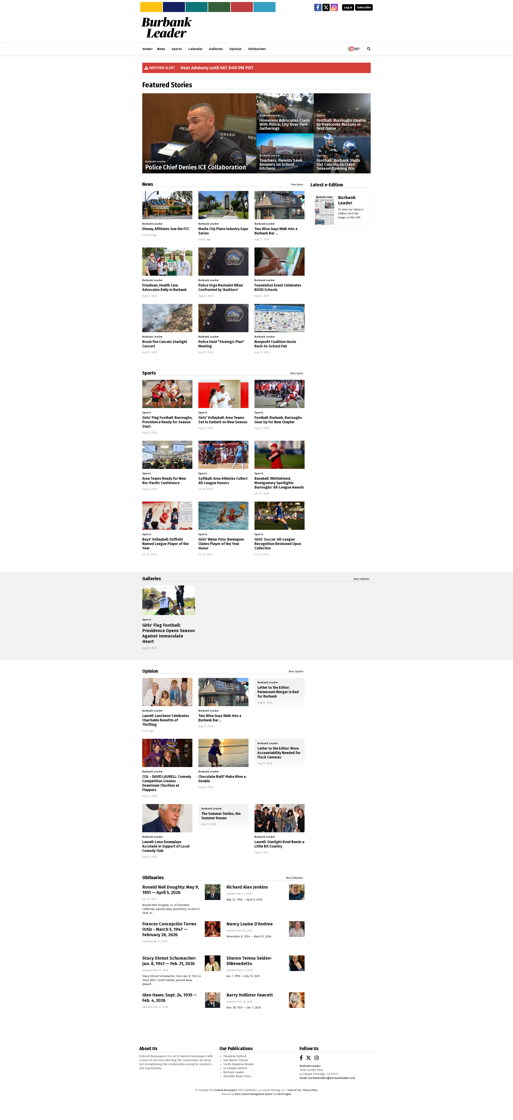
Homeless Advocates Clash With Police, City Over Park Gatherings (284, 124)
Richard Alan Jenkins (247, 887)
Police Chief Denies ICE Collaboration (195, 167)
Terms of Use (294, 1090)
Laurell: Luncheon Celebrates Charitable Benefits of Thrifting (165, 720)
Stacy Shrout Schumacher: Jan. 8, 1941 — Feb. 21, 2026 (169, 960)
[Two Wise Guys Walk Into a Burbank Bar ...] (279, 205)
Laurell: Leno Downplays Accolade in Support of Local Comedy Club (165, 846)
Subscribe (364, 7)
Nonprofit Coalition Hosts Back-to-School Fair (275, 344)
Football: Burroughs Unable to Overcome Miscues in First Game (341, 124)
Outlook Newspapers (226, 1090)
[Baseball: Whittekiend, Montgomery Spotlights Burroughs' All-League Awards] (279, 455)
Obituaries (153, 877)
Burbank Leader (155, 161)
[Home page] (166, 27)
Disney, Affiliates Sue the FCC (165, 229)
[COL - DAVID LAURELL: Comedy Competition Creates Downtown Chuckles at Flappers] (167, 753)
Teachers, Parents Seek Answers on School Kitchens (281, 164)
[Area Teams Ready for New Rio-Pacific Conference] (167, 455)
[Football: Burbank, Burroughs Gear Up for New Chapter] (279, 394)
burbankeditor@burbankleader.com (331, 1078)
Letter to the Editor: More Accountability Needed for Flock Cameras (279, 752)
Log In (348, 7)
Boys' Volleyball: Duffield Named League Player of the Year (165, 543)
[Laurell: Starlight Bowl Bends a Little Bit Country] (279, 818)
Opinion (150, 671)
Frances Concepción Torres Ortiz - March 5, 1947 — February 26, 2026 (169, 929)
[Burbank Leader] (324, 215)
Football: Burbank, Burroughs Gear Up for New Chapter (278, 419)
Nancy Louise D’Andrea (249, 924)
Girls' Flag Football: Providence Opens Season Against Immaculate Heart (168, 633)
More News (297, 184)
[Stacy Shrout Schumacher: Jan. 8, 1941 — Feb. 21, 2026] (212, 963)
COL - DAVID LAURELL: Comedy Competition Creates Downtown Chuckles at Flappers (166, 783)
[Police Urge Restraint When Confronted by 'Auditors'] (223, 261)
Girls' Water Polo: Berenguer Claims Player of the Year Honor (221, 543)
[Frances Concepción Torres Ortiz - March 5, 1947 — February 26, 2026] (212, 929)
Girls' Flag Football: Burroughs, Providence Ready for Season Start (167, 422)
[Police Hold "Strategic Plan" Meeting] (223, 318)
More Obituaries (294, 878)
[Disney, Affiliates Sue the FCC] (167, 205)
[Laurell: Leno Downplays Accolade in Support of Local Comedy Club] (167, 818)
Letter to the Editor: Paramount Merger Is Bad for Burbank (278, 692)
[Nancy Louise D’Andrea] (297, 929)
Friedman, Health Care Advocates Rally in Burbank (164, 287)
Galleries (151, 578)
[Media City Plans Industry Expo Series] (223, 205)
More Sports (296, 373)
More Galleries (362, 579)
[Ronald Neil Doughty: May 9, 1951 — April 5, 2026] (212, 892)
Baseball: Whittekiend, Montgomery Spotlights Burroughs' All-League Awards (279, 483)
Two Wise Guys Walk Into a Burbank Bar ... (275, 231)
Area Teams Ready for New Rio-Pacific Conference (164, 480)
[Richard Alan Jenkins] (297, 892)
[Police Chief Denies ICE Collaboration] (199, 150)
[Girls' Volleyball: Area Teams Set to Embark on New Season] (223, 394)
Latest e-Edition (327, 185)
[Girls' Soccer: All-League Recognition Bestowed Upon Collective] (279, 516)
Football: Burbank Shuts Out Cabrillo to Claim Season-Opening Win (338, 164)
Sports (321, 115)
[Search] (369, 49)
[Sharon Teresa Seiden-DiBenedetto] (297, 963)
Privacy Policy (310, 1090)
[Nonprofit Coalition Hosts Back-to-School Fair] (279, 318)
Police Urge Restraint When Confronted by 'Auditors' (220, 287)
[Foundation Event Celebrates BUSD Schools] (279, 261)
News (147, 184)
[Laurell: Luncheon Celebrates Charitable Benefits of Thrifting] (167, 692)
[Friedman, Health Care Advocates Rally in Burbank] (167, 261)
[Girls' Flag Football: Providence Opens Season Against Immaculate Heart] (168, 600)
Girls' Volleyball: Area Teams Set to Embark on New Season (222, 419)
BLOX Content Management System (253, 1094)
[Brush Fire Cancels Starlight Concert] (167, 318)
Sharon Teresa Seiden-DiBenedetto (249, 960)
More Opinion (296, 671)
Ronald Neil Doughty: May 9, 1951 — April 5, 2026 (170, 889)
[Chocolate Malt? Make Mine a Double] (223, 753)
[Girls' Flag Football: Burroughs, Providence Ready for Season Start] (167, 394)
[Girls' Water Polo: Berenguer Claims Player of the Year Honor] (223, 516)
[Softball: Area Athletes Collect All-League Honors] (223, 455)
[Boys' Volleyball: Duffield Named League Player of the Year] (167, 516)
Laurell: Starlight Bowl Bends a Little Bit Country (279, 844)
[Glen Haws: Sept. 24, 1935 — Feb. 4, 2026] (212, 1000)
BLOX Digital (284, 1094)
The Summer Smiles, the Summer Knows (221, 815)
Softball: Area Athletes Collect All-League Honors (222, 480)
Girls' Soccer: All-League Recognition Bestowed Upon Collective (277, 543)
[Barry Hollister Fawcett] (297, 1000)
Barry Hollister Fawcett (249, 995)
